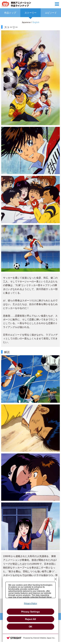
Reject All (30, 619)
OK (30, 626)
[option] (30, 309)
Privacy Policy (30, 603)
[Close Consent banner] (55, 579)
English (36, 22)
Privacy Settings (30, 611)
